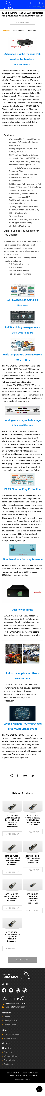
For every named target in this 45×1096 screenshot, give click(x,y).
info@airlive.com (18, 1007)
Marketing (7, 1012)
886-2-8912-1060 (19, 1004)
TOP (39, 1090)
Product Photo (10, 1025)
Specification (18, 30)
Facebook (4, 990)
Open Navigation (42, 3)
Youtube (11, 990)
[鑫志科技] (8, 5)
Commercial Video (12, 1034)
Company (8, 1052)
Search (31, 3)
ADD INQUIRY (23, 22)
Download (31, 30)
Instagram (18, 990)
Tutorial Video (10, 1038)
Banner (7, 1017)
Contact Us (8, 1064)
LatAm (24, 990)
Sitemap (6, 1043)
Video (4, 1030)
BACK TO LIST (22, 960)
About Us (6, 1048)
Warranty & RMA (10, 1056)
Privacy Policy (10, 1060)
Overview (6, 30)
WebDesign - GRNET (22, 1079)
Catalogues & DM (11, 1021)
